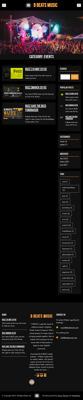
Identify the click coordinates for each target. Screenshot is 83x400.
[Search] (74, 77)
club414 (66, 225)
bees (65, 202)
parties (62, 144)
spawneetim (67, 284)
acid (65, 181)
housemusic (67, 243)
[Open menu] (4, 5)
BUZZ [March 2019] (35, 88)
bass (65, 196)
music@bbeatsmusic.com (70, 327)
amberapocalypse (68, 188)
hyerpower (67, 248)
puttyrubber (67, 278)
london (66, 260)
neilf (65, 266)
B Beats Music (45, 5)
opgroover (67, 272)
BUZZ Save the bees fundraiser (35, 108)
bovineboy (67, 207)
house (65, 237)
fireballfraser (68, 231)
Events (62, 141)
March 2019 (64, 161)
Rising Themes (63, 395)
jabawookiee (67, 254)
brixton (66, 213)
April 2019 (64, 158)
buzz (65, 219)
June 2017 (63, 164)
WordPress (76, 395)
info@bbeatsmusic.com (69, 337)
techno (66, 289)
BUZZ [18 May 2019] (36, 69)
